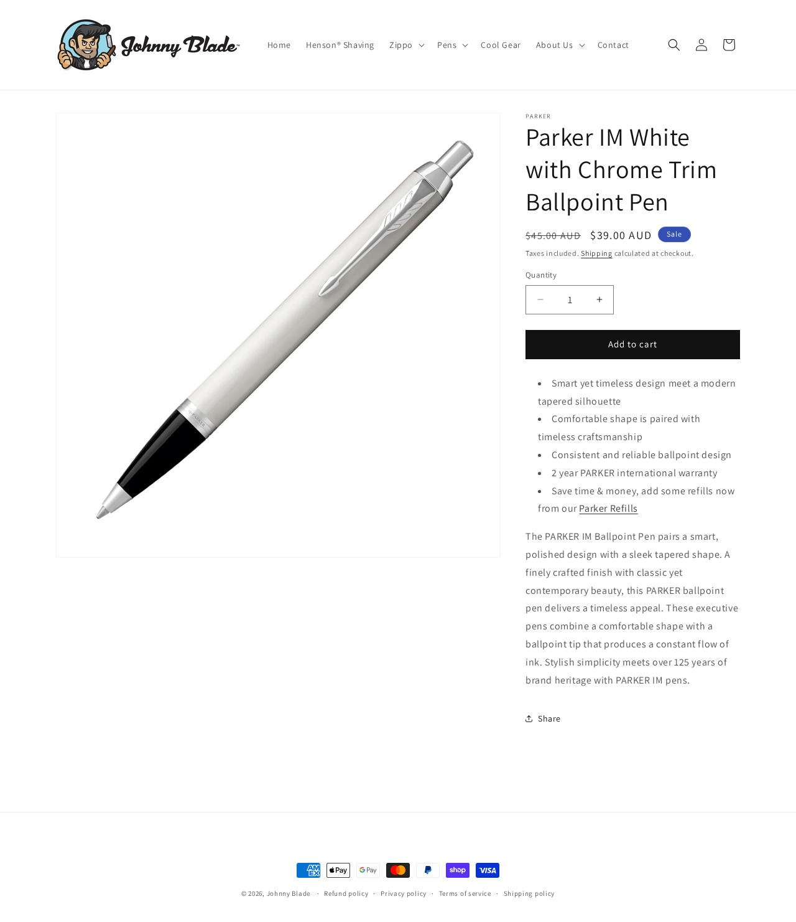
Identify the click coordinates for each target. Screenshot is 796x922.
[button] (406, 45)
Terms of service (465, 892)
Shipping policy (529, 892)
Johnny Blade (288, 893)
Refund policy (346, 892)
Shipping (597, 253)
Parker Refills (608, 508)
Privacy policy (404, 892)
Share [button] (549, 718)
